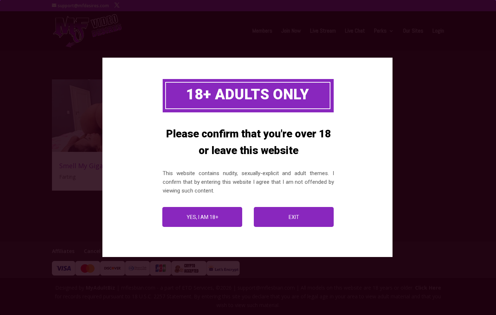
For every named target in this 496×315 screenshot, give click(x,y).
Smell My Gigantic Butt (95, 165)
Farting (67, 176)
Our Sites (413, 31)
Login (438, 31)
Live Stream (323, 31)
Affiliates (63, 251)
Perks (380, 31)
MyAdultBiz (100, 287)
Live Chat (355, 31)
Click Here (428, 287)
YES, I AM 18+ (202, 217)
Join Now (291, 31)
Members (262, 31)
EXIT (294, 217)
